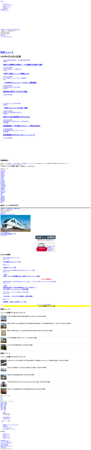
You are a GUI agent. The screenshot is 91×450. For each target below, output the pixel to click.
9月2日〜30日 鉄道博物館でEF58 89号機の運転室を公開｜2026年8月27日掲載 (26, 389)
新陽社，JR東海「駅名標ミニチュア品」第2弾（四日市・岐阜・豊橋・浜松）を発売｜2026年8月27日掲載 (29, 330)
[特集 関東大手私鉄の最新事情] (16, 231)
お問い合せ (3, 447)
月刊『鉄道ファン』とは (9, 428)
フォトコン (6, 10)
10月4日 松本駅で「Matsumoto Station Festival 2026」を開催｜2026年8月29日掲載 (28, 381)
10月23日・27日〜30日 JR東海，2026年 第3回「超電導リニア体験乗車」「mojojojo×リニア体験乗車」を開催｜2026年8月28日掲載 (37, 360)
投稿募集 (5, 9)
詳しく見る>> (4, 235)
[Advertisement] (43, 99)
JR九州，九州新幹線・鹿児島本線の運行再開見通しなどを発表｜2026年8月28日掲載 (26, 316)
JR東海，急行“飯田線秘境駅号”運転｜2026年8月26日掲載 (20, 374)
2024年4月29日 (6, 418)
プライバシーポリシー (6, 443)
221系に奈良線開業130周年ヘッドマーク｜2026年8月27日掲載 (22, 337)
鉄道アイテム (6, 436)
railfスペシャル (6, 438)
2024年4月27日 (6, 417)
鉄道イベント (6, 7)
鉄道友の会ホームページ (6, 446)
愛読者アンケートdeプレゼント (8, 214)
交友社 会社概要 (4, 444)
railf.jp (2, 1)
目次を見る (3, 212)
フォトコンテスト (7, 427)
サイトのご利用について (6, 441)
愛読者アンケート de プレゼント (11, 424)
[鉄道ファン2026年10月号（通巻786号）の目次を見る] (10, 29)
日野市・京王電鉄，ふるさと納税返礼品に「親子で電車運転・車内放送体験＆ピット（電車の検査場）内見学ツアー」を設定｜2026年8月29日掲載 (38, 323)
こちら (13, 164)
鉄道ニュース (6, 6)
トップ (4, 3)
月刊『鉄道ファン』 (8, 4)
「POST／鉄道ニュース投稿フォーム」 (21, 163)
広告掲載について (5, 440)
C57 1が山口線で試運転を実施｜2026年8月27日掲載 (20, 344)
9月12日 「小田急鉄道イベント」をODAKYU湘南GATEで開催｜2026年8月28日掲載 (26, 367)
